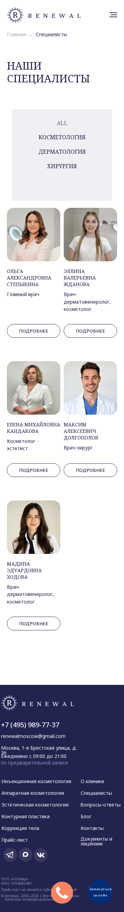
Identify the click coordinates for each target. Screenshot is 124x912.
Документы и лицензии (96, 841)
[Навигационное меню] (113, 14)
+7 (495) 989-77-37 (30, 724)
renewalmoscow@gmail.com (33, 736)
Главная (16, 34)
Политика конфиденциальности (31, 899)
